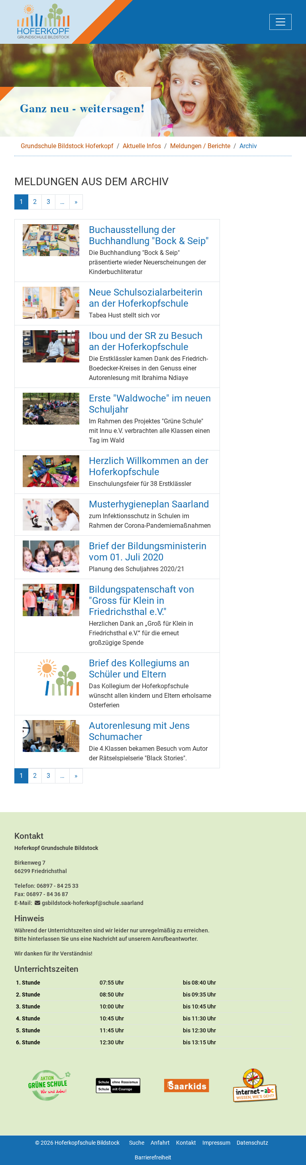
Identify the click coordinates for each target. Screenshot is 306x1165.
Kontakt (186, 1143)
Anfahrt (160, 1143)
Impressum (216, 1143)
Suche (136, 1143)
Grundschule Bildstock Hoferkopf (67, 146)
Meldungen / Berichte (200, 146)
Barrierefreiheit (153, 1157)
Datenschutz (252, 1143)
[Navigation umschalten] (280, 22)
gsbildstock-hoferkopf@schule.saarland (92, 903)
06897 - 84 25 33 (57, 886)
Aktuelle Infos (142, 146)
